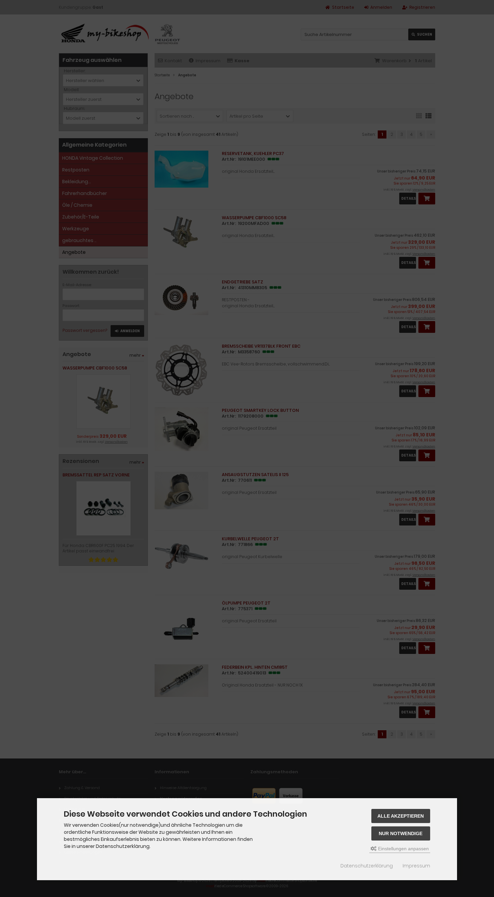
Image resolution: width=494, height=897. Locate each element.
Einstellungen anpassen (403, 848)
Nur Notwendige (400, 833)
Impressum (416, 865)
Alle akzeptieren (400, 816)
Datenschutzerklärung (366, 865)
